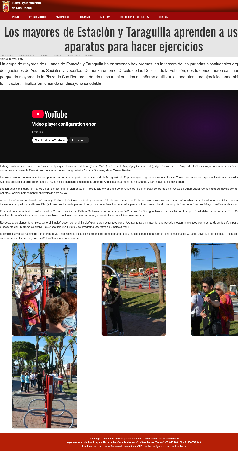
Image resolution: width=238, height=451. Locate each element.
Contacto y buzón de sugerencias (161, 438)
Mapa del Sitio (133, 438)
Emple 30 (57, 55)
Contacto (164, 17)
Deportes (43, 55)
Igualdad (88, 55)
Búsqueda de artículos (134, 17)
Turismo (85, 17)
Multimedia (7, 55)
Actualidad (63, 17)
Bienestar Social (26, 55)
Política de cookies (113, 438)
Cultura (105, 17)
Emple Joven (73, 55)
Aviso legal (95, 438)
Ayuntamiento (37, 17)
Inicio (15, 17)
